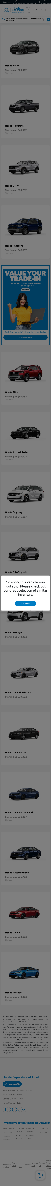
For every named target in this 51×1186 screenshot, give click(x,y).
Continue (25, 603)
